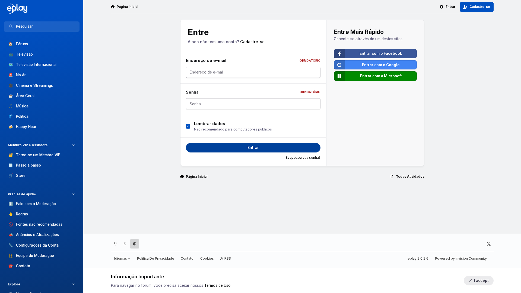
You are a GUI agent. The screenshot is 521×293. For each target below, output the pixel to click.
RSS (227, 258)
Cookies (207, 258)
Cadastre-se (252, 41)
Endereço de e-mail (253, 60)
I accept (481, 280)
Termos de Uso (217, 285)
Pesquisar (24, 26)
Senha (253, 92)
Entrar (253, 147)
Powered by (461, 258)
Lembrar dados (209, 123)
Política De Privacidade (155, 258)
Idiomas (121, 258)
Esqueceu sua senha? (303, 158)
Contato (187, 258)
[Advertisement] (302, 205)
